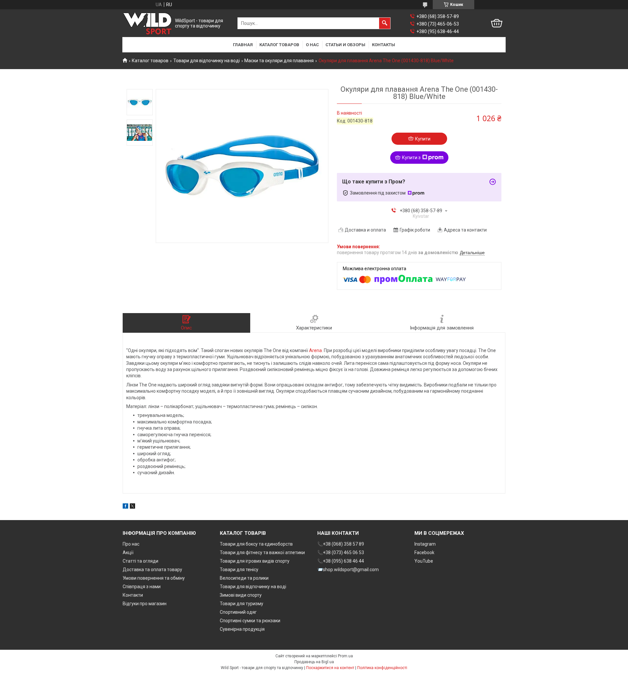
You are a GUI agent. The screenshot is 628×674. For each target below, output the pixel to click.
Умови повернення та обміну (154, 578)
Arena (315, 350)
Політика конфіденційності (382, 667)
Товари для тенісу (239, 569)
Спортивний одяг (238, 612)
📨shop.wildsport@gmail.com (348, 569)
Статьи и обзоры (345, 44)
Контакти (133, 595)
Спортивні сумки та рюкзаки (250, 620)
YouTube (423, 561)
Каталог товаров (279, 44)
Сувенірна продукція (242, 629)
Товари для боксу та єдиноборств (256, 544)
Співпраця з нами (142, 586)
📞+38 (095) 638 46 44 (340, 561)
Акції (128, 552)
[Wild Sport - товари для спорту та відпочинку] (147, 23)
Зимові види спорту (241, 595)
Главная (243, 44)
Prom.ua (345, 656)
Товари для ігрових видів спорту (254, 561)
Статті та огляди (140, 561)
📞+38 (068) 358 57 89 (340, 544)
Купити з (411, 157)
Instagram (425, 544)
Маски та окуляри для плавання (279, 60)
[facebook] (125, 507)
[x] (132, 507)
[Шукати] (384, 23)
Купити (422, 138)
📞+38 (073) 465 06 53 (340, 552)
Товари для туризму (241, 603)
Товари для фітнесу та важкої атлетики (262, 552)
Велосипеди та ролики (244, 578)
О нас (312, 44)
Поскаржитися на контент (330, 667)
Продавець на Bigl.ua (314, 662)
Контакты (383, 44)
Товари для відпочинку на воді (206, 60)
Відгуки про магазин (144, 603)
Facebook (424, 552)
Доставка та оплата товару (152, 569)
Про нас (131, 544)
